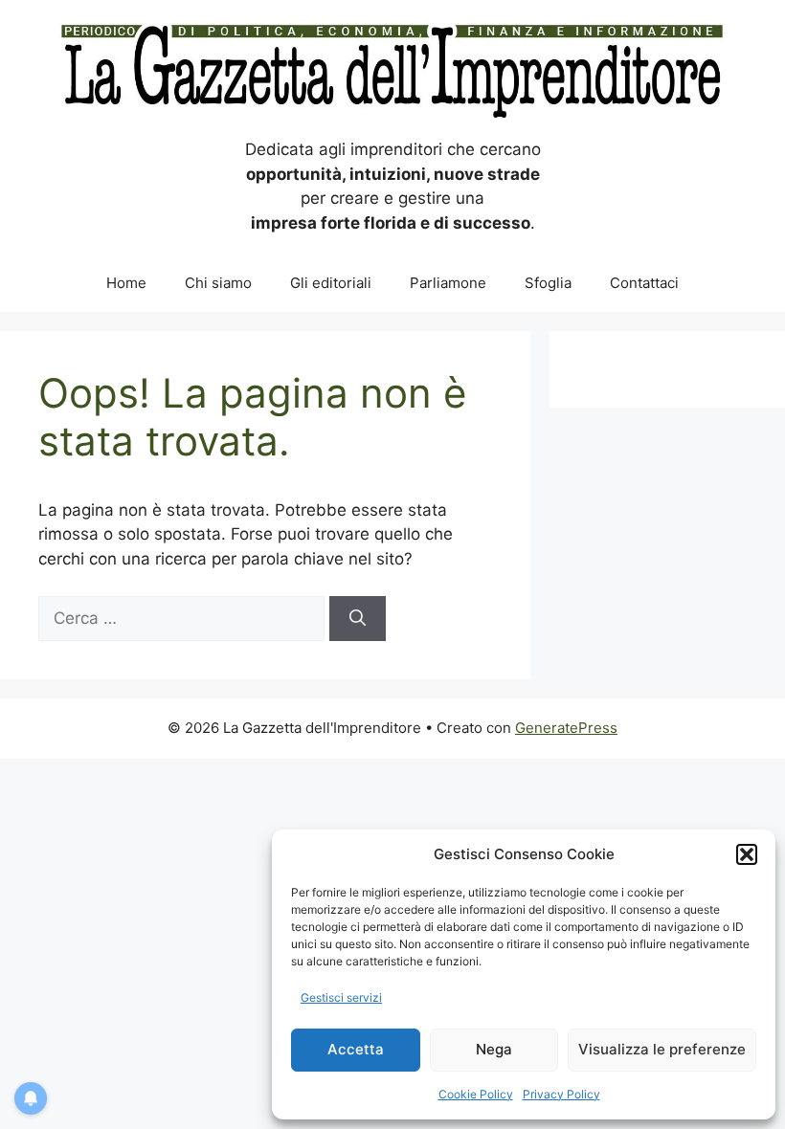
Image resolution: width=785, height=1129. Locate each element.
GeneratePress (566, 728)
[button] (746, 854)
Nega (494, 1049)
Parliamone (448, 283)
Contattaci (644, 283)
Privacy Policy (561, 1094)
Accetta (355, 1049)
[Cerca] (357, 619)
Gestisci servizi (341, 997)
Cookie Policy (475, 1094)
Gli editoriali (330, 283)
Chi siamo (218, 283)
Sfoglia (548, 283)
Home (126, 283)
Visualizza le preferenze (662, 1049)
